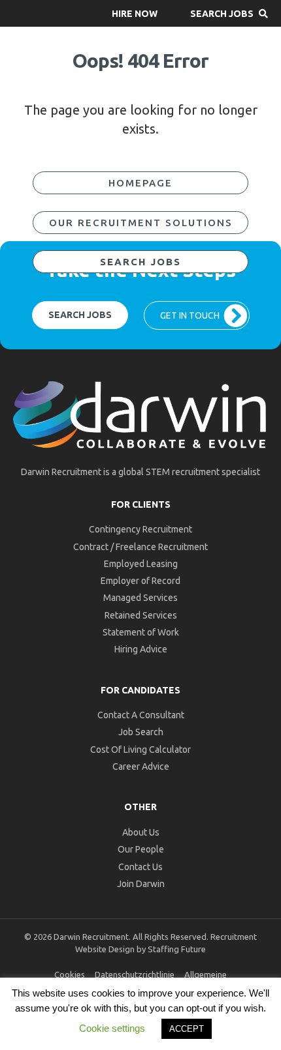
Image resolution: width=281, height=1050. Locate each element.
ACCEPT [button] (186, 1029)
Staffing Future (177, 949)
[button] (135, 13)
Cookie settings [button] (112, 1028)
